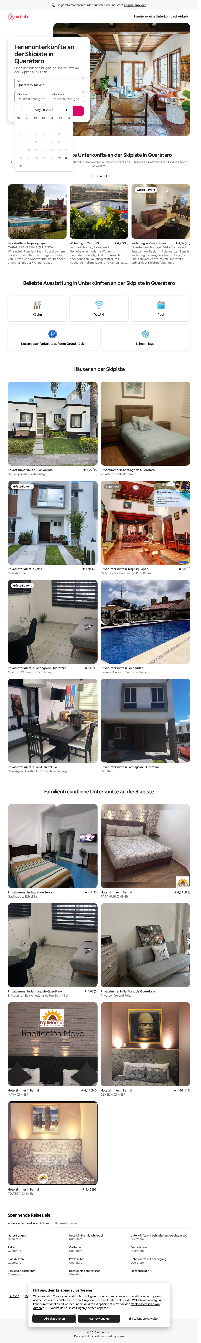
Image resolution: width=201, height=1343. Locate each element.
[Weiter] (106, 176)
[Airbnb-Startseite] (18, 16)
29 (59, 158)
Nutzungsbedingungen (109, 1336)
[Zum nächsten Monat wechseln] (66, 110)
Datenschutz (82, 1336)
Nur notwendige (99, 1318)
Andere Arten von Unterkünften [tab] (28, 1223)
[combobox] (49, 85)
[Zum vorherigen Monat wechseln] (21, 110)
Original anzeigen (135, 5)
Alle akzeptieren (54, 1318)
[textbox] (31, 98)
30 (67, 158)
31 (20, 166)
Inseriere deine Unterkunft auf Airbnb (161, 16)
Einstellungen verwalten (144, 1318)
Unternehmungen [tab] (66, 1223)
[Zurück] (92, 176)
